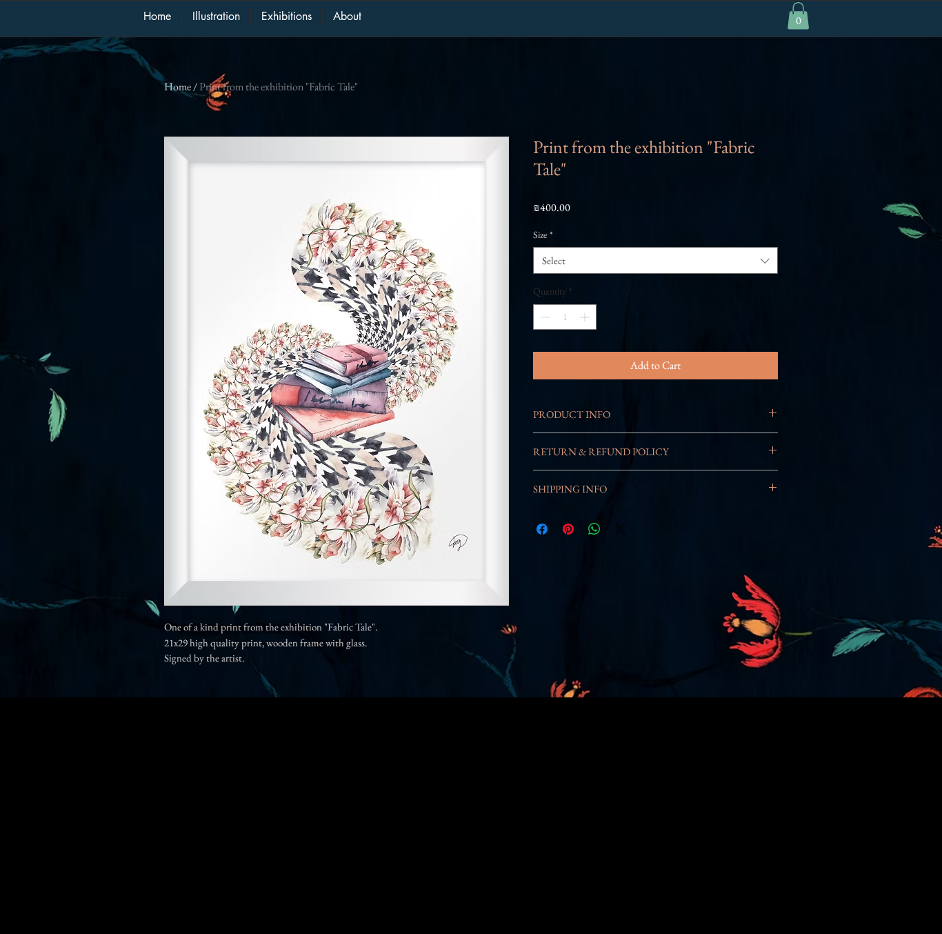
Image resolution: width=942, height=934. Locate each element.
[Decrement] (543, 317)
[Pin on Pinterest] (568, 529)
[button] (798, 15)
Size (543, 234)
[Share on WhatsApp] (594, 529)
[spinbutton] (564, 317)
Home (177, 86)
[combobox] (655, 260)
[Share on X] (620, 529)
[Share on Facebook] (542, 529)
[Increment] (585, 317)
